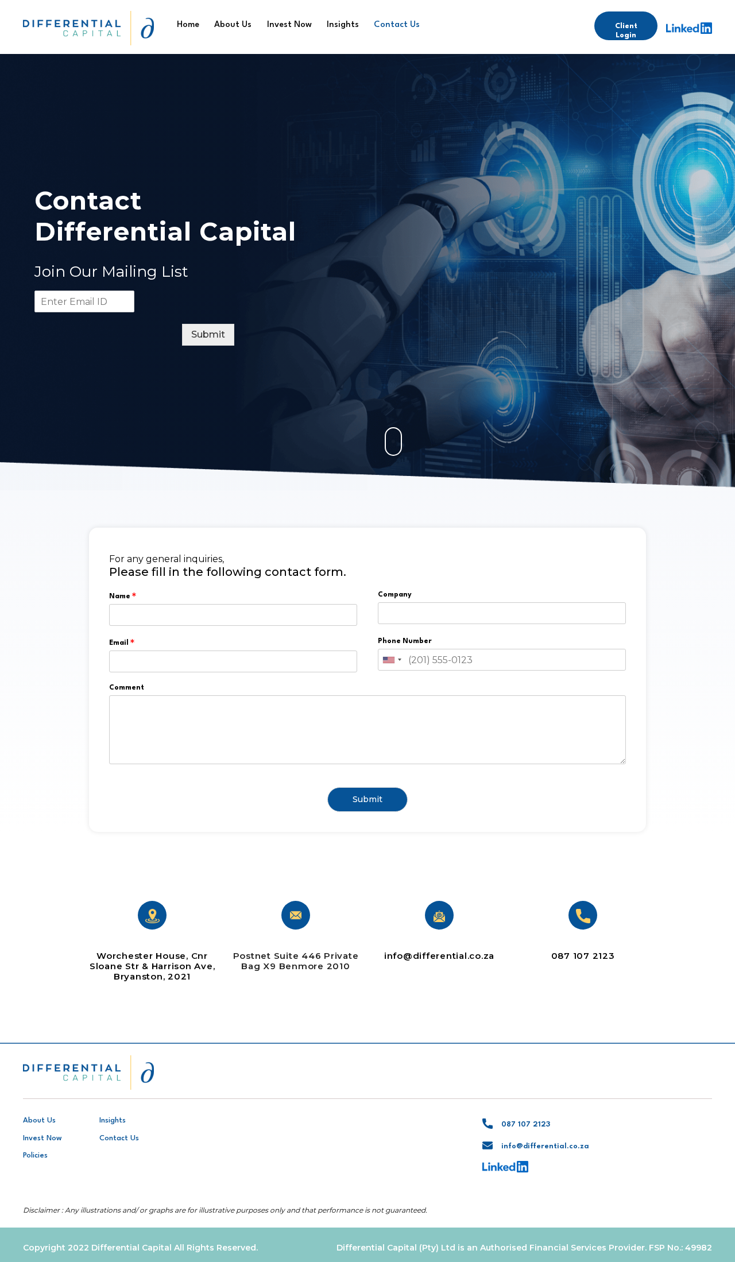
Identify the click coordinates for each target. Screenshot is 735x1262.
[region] (367, 272)
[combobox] (391, 659)
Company (395, 594)
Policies (35, 1155)
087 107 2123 (583, 955)
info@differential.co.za (439, 955)
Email (121, 642)
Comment (126, 687)
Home (188, 25)
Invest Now (289, 25)
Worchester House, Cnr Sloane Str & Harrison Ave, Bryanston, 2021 (152, 966)
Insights (343, 25)
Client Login (626, 30)
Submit (208, 334)
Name (122, 596)
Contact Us (397, 25)
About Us (233, 25)
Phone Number (405, 641)
